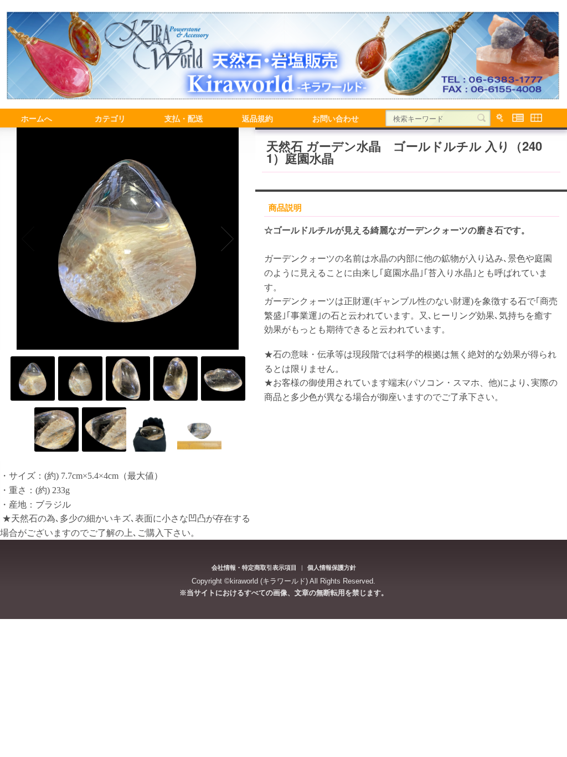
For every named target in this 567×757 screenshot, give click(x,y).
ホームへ (36, 118)
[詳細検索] (500, 118)
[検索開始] (481, 118)
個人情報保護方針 (331, 567)
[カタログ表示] (536, 118)
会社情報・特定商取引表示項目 (254, 567)
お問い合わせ (335, 118)
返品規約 (257, 118)
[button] (29, 239)
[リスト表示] (518, 118)
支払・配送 (183, 118)
